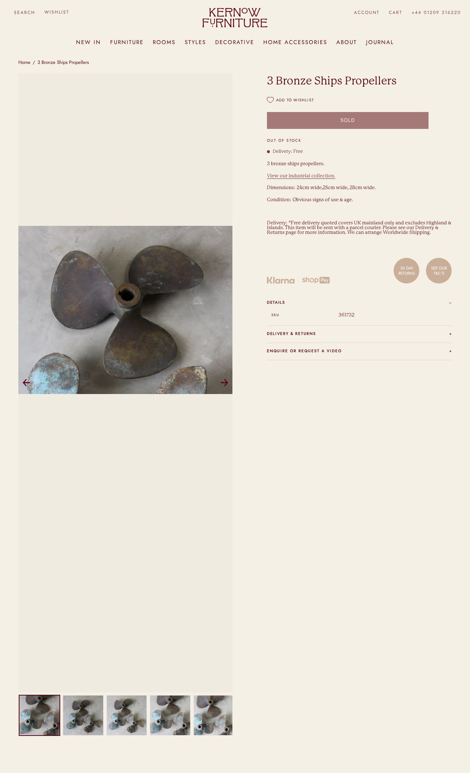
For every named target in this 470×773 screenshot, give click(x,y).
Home (24, 62)
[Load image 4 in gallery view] (170, 715)
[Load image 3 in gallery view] (126, 715)
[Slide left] (26, 383)
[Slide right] (224, 383)
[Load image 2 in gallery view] (83, 715)
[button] (24, 12)
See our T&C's (439, 270)
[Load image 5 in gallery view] (214, 715)
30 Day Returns (406, 270)
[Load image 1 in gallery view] (39, 715)
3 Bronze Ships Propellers (63, 62)
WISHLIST (56, 12)
